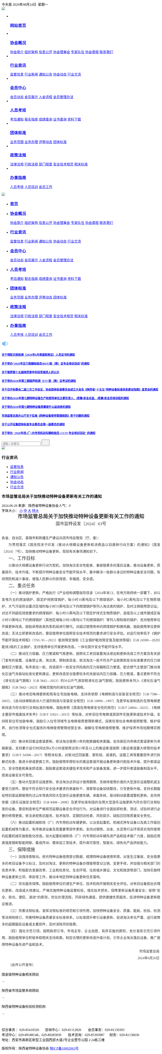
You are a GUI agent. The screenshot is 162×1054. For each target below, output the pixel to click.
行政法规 (31, 164)
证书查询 (60, 119)
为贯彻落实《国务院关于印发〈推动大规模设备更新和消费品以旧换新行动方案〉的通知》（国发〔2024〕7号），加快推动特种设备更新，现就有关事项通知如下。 (81, 548)
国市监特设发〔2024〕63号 (81, 523)
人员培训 (31, 187)
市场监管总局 (139, 951)
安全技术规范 (63, 164)
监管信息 (17, 74)
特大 (35, 511)
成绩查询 (45, 119)
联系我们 (106, 52)
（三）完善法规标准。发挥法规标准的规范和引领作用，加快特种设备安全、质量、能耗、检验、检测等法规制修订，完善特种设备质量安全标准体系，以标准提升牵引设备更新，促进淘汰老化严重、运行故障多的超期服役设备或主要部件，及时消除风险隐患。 (81, 917)
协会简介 (17, 52)
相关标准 (81, 164)
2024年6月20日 (128, 958)
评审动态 (45, 142)
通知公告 (45, 74)
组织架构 (31, 52)
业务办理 (31, 142)
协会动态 (60, 74)
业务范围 (17, 142)
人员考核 (17, 187)
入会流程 (45, 97)
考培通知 (17, 119)
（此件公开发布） (21, 965)
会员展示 (31, 97)
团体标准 (60, 142)
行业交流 (74, 74)
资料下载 (74, 119)
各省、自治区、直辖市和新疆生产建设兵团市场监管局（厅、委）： (51, 538)
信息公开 (45, 52)
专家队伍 (77, 52)
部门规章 (45, 164)
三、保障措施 (21, 849)
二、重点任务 (21, 585)
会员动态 (17, 97)
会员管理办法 (63, 97)
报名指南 (31, 119)
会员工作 (45, 187)
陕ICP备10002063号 (64, 1048)
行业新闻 (31, 74)
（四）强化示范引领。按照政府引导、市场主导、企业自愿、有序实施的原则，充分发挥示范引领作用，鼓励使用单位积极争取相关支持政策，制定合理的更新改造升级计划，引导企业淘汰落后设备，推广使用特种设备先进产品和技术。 (81, 937)
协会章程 (92, 52)
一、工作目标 (21, 558)
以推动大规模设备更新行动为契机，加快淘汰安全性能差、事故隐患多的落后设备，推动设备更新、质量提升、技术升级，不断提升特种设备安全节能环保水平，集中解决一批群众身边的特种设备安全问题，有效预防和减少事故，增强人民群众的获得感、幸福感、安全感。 (81, 572)
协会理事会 (61, 52)
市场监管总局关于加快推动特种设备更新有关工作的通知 (81, 516)
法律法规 (17, 164)
